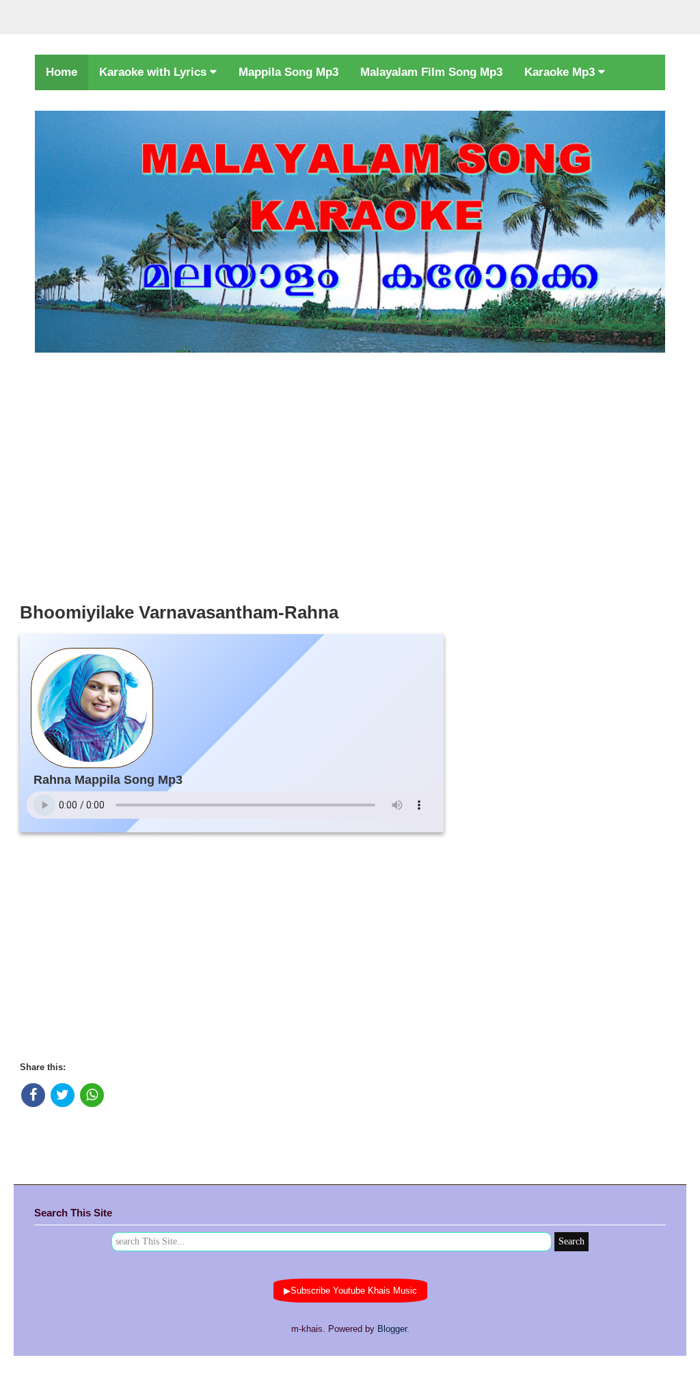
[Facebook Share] (33, 1095)
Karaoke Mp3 (561, 72)
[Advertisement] (350, 473)
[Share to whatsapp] (92, 1095)
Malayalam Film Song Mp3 (431, 72)
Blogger (392, 1329)
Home (61, 72)
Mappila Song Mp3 (288, 72)
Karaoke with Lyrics (154, 72)
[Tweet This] (63, 1095)
